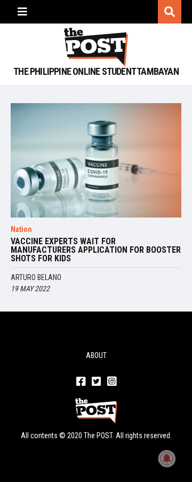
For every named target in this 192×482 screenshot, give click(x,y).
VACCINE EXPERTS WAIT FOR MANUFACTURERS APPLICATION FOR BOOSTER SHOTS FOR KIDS (96, 250)
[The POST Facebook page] (80, 382)
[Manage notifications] (166, 458)
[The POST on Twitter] (96, 382)
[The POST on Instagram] (111, 382)
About (96, 355)
